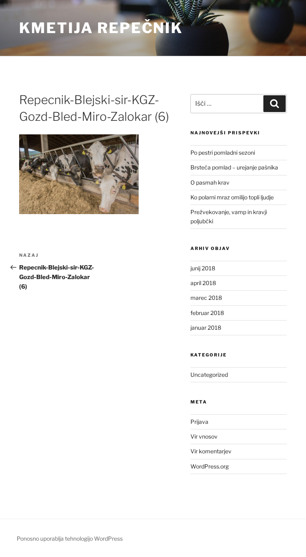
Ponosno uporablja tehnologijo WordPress (70, 538)
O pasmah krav (210, 182)
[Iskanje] (274, 103)
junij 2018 (202, 268)
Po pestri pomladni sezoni (222, 152)
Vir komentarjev (210, 451)
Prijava (199, 421)
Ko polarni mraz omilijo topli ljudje (232, 197)
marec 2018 (206, 297)
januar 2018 (205, 327)
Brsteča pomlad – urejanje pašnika (234, 167)
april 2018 (203, 282)
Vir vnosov (204, 436)
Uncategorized (209, 374)
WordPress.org (209, 466)
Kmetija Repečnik (101, 28)
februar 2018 (207, 312)
